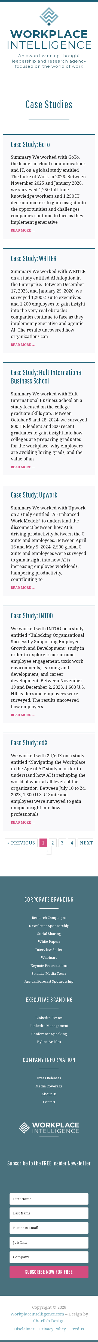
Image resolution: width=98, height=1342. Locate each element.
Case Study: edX (29, 742)
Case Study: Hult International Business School (47, 376)
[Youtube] (67, 1148)
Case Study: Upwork (34, 494)
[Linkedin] (30, 1148)
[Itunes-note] (80, 1148)
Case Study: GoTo (30, 144)
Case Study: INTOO (32, 615)
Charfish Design (49, 1320)
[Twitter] (42, 1148)
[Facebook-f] (18, 1148)
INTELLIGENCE (49, 39)
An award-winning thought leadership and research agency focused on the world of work (49, 61)
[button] (49, 77)
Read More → (23, 230)
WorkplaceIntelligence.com (37, 1314)
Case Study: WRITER (33, 258)
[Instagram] (55, 1148)
